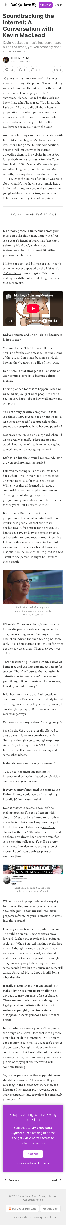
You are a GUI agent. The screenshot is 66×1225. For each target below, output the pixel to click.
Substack (15, 1217)
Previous (14, 1180)
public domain (26, 911)
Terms (52, 1196)
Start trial (33, 1154)
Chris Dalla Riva (20, 58)
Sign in (58, 5)
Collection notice (33, 1199)
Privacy (42, 1196)
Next (54, 1180)
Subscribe (45, 5)
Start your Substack (24, 1208)
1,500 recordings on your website (39, 416)
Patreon (42, 812)
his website (35, 154)
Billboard (51, 268)
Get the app (50, 1208)
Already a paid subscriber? (33, 1162)
